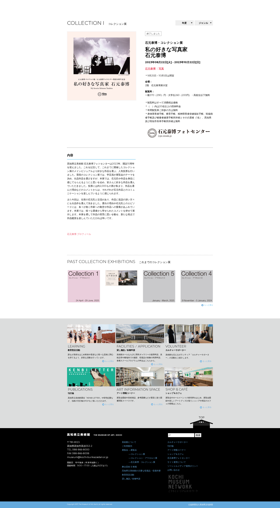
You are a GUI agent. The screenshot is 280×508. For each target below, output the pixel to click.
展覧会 (125, 450)
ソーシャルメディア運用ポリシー (182, 466)
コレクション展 (138, 454)
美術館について (129, 442)
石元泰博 (150, 68)
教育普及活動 (128, 474)
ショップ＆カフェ (175, 454)
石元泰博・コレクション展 (143, 462)
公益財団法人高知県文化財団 (200, 504)
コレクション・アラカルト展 (144, 458)
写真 (161, 68)
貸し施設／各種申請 (131, 478)
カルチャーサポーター (177, 442)
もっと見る (208, 305)
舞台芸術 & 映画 (129, 466)
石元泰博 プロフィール (79, 234)
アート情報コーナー (176, 450)
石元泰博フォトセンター (178, 458)
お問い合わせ (173, 470)
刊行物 (170, 446)
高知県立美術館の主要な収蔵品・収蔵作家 (141, 470)
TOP (201, 417)
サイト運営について (176, 462)
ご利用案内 (127, 446)
